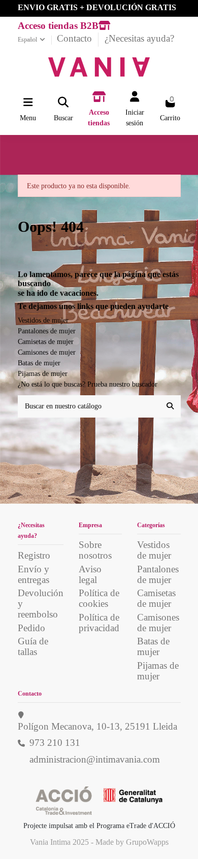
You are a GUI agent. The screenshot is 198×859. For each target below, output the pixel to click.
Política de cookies (99, 598)
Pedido (31, 628)
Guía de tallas (33, 646)
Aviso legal (90, 574)
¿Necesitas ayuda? (139, 38)
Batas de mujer (39, 363)
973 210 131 (54, 742)
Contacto (75, 38)
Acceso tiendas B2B (58, 25)
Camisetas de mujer (46, 342)
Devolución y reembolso (40, 604)
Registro (34, 555)
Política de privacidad (99, 622)
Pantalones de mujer (47, 331)
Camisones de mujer (47, 352)
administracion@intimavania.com (94, 759)
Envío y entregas (33, 574)
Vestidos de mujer (43, 320)
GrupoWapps (147, 842)
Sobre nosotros (95, 550)
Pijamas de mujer (43, 373)
